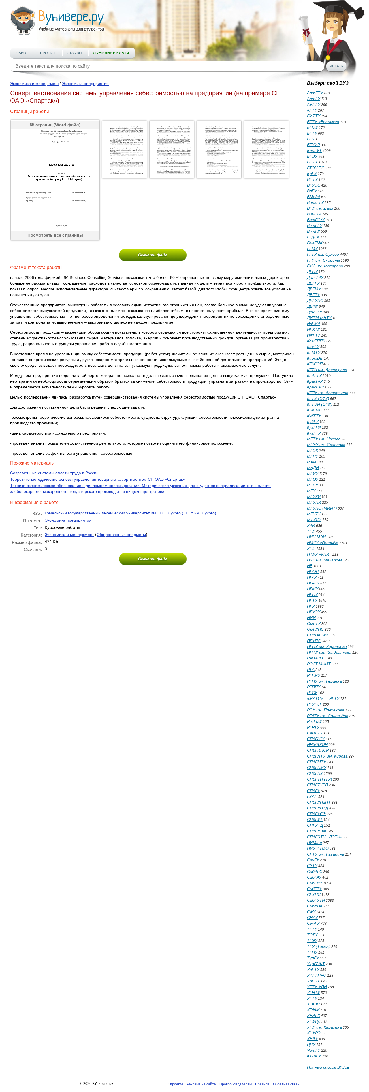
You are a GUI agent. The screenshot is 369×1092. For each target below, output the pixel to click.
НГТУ (312, 600)
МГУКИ (314, 496)
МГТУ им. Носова (323, 439)
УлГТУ (313, 969)
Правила (262, 1084)
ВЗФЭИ (314, 214)
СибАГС (314, 871)
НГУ (311, 606)
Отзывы (74, 53)
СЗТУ (312, 865)
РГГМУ (313, 675)
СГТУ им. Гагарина (325, 854)
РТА (311, 669)
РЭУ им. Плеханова (325, 710)
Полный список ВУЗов (328, 1067)
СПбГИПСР (318, 750)
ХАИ (311, 525)
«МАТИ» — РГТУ (323, 698)
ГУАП (312, 796)
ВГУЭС (313, 185)
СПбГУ (313, 790)
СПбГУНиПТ (319, 802)
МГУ (311, 490)
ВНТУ (312, 179)
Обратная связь (286, 1084)
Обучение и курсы (111, 53)
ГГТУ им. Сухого (323, 254)
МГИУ (312, 473)
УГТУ (312, 998)
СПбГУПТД (317, 808)
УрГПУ (313, 981)
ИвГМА (313, 323)
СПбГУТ (315, 819)
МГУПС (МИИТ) (322, 508)
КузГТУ (314, 433)
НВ (309, 565)
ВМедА (313, 196)
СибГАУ (314, 877)
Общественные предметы (121, 534)
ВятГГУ (314, 225)
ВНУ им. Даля (320, 208)
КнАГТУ (314, 375)
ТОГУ (312, 935)
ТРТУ (312, 929)
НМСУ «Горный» (322, 542)
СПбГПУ (315, 773)
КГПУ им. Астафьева (327, 392)
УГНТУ (313, 992)
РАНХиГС (316, 658)
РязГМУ (314, 721)
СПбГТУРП (317, 785)
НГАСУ (313, 583)
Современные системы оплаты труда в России (54, 473)
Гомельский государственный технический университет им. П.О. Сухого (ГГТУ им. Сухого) (130, 513)
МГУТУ (314, 514)
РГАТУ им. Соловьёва (327, 715)
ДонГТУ (314, 312)
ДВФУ (312, 306)
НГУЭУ (313, 612)
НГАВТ (313, 571)
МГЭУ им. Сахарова (326, 444)
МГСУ (312, 485)
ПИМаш (314, 842)
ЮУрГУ (314, 1056)
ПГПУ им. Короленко (327, 646)
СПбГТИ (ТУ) (319, 779)
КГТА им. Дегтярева (327, 369)
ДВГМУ (314, 289)
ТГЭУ (312, 940)
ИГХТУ (313, 329)
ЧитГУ (313, 1050)
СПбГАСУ (316, 738)
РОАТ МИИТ (319, 663)
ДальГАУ (315, 277)
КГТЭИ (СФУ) (319, 404)
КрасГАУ (315, 381)
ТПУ (311, 531)
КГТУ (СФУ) (318, 398)
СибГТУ (314, 888)
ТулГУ (313, 958)
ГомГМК (314, 242)
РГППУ (313, 687)
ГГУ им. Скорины (323, 260)
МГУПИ (314, 502)
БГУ (311, 139)
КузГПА (314, 427)
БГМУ (312, 127)
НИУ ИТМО (318, 848)
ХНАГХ (313, 1015)
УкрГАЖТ (316, 963)
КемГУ (313, 346)
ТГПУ (312, 952)
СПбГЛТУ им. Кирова (327, 756)
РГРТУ (313, 727)
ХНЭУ (312, 1038)
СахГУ (313, 860)
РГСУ (312, 692)
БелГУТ (314, 150)
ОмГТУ (314, 623)
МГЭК (312, 450)
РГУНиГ (314, 704)
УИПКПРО (316, 975)
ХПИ (311, 548)
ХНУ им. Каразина (324, 1027)
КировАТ (315, 358)
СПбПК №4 (317, 635)
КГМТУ (313, 352)
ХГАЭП (313, 1004)
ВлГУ (312, 191)
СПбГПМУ (316, 767)
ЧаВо (21, 53)
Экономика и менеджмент (34, 83)
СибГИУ (314, 883)
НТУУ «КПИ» (319, 554)
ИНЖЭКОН (317, 744)
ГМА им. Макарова (325, 266)
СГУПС (314, 894)
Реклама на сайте (201, 1084)
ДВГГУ (313, 283)
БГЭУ (312, 156)
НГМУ (312, 589)
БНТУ (312, 162)
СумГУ (313, 923)
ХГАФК (313, 1010)
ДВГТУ (313, 294)
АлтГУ (313, 98)
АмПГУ (313, 104)
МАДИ (313, 467)
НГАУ (312, 577)
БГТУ (312, 133)
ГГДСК (313, 237)
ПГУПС (314, 640)
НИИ (311, 617)
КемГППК (316, 341)
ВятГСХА (316, 219)
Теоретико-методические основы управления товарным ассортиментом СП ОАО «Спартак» (97, 479)
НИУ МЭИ (316, 537)
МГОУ (312, 479)
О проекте (46, 53)
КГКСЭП (315, 364)
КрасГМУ (315, 387)
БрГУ (312, 173)
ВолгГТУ (315, 202)
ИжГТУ (313, 335)
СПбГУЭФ (316, 831)
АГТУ (312, 110)
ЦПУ (311, 1044)
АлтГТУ (315, 93)
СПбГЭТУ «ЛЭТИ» (324, 836)
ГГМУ (312, 248)
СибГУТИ (316, 900)
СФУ (311, 911)
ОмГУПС (315, 629)
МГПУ (312, 456)
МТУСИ (314, 519)
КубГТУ (314, 416)
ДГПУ (312, 271)
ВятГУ (313, 231)
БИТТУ (313, 116)
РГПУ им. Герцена (324, 681)
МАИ (311, 462)
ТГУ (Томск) (318, 946)
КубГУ (313, 421)
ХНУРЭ (314, 1033)
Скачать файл (152, 255)
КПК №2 (314, 410)
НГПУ (312, 594)
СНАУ (312, 917)
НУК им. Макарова (324, 560)
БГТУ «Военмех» (323, 121)
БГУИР (313, 144)
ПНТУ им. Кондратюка (329, 652)
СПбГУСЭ (316, 813)
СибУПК (314, 906)
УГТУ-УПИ (317, 986)
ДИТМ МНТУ (319, 317)
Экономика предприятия (85, 83)
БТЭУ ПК (315, 168)
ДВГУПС (315, 300)
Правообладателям (235, 1084)
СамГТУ (315, 733)
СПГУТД (315, 825)
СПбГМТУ (316, 762)
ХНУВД (314, 1021)
